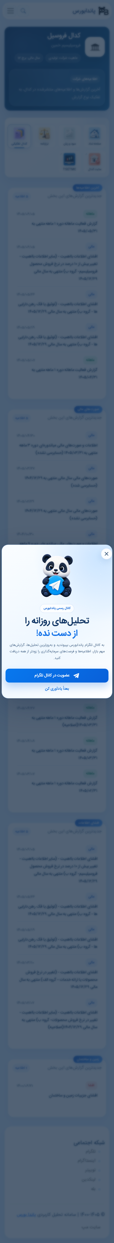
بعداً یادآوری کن (57, 689)
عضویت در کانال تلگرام (51, 675)
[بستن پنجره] (106, 553)
